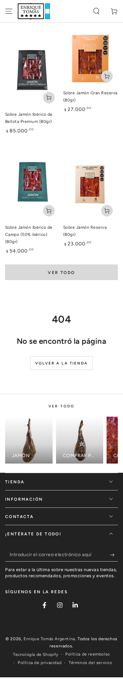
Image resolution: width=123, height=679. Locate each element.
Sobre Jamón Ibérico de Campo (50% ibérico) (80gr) (29, 234)
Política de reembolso (87, 654)
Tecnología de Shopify (35, 654)
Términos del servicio (90, 662)
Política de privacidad (40, 662)
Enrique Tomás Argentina (49, 638)
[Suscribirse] (114, 554)
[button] (96, 11)
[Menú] (9, 11)
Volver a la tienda (61, 363)
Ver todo (61, 272)
